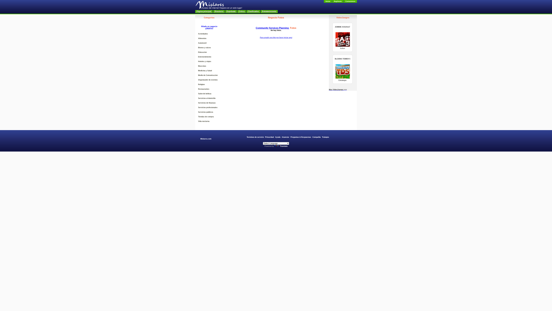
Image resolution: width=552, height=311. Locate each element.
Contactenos (350, 1)
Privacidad (269, 137)
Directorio (219, 11)
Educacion (202, 52)
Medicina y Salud (205, 71)
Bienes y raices (204, 48)
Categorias (209, 17)
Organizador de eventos (208, 80)
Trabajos (325, 137)
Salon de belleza (204, 94)
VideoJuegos (342, 17)
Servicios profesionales (207, 107)
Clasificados (253, 11)
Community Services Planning (272, 28)
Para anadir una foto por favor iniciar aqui (276, 38)
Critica (242, 11)
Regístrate (338, 1)
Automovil (202, 43)
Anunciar (285, 137)
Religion (201, 84)
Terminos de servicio (255, 137)
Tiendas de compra (206, 117)
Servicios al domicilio (206, 98)
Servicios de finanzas (207, 103)
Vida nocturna (203, 121)
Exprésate (231, 11)
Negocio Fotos (276, 17)
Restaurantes (203, 89)
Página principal (204, 11)
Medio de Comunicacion (208, 75)
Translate (284, 146)
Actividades (203, 34)
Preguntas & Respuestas (301, 137)
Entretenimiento (269, 11)
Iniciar (328, 1)
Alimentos (202, 38)
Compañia (316, 137)
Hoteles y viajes (204, 61)
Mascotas (202, 66)
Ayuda (277, 137)
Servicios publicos (205, 112)
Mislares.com (205, 139)
